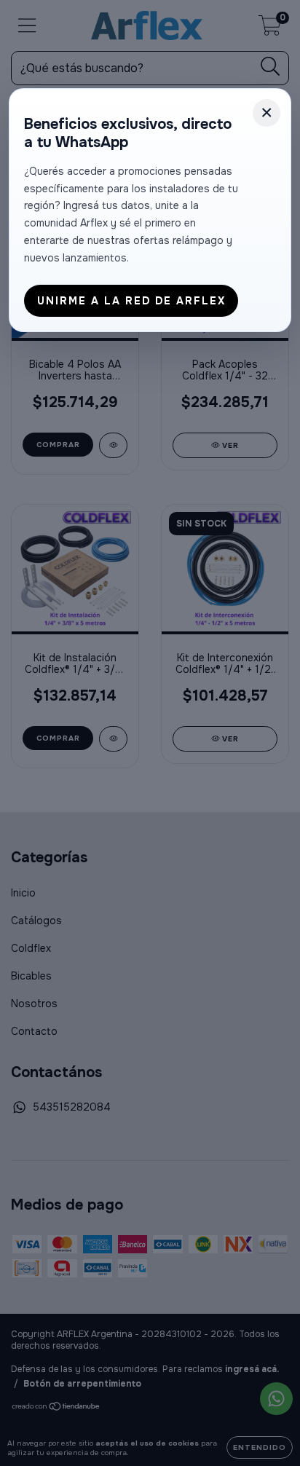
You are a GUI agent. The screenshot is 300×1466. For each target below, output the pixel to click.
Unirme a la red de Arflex (131, 300)
